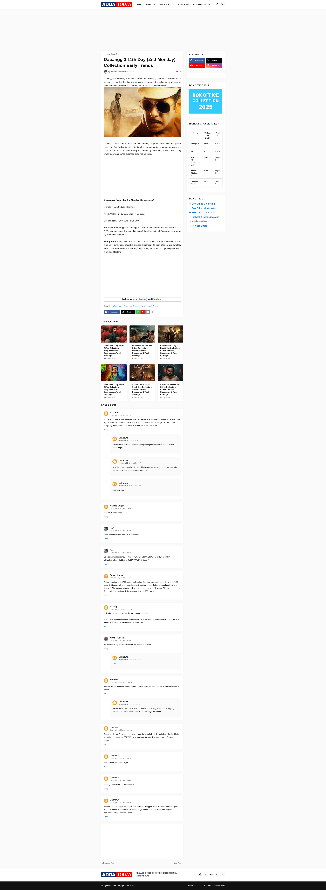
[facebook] (200, 874)
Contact (207, 886)
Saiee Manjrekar (125, 306)
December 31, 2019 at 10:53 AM (121, 682)
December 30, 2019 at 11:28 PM (121, 609)
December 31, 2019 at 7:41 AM (120, 640)
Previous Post (108, 863)
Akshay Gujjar (117, 506)
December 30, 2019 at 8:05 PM (120, 508)
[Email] (147, 312)
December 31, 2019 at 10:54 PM (130, 463)
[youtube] (211, 874)
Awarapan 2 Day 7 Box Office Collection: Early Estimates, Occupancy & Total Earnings (114, 389)
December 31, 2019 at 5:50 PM (120, 802)
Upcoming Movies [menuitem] (201, 4)
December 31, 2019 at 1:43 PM (129, 704)
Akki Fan (114, 413)
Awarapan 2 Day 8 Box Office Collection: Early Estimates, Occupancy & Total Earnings (142, 351)
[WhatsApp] (137, 312)
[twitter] (206, 874)
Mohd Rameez (117, 638)
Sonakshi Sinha (151, 306)
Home (106, 54)
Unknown (123, 438)
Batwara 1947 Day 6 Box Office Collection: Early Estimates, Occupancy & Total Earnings (142, 389)
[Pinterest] (142, 312)
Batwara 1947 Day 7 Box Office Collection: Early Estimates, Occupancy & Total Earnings (170, 351)
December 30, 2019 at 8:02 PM (120, 415)
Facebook (157, 299)
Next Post (177, 863)
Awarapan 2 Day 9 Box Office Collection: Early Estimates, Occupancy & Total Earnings (114, 351)
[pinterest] (217, 874)
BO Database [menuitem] (183, 4)
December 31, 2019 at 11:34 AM (121, 730)
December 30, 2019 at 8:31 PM (120, 530)
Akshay (113, 606)
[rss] (222, 874)
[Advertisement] (163, 29)
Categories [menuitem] (165, 4)
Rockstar (114, 679)
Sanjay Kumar (117, 575)
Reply (106, 429)
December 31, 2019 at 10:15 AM (130, 659)
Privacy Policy (219, 886)
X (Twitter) (141, 299)
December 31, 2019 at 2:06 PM (120, 758)
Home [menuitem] (138, 4)
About (198, 886)
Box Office (115, 54)
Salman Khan (138, 306)
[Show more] (152, 312)
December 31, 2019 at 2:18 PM (120, 780)
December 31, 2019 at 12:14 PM (130, 440)
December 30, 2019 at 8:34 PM (120, 553)
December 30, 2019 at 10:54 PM (121, 578)
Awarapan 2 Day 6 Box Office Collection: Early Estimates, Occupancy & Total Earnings (170, 389)
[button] (217, 4)
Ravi (112, 528)
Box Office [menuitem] (150, 4)
